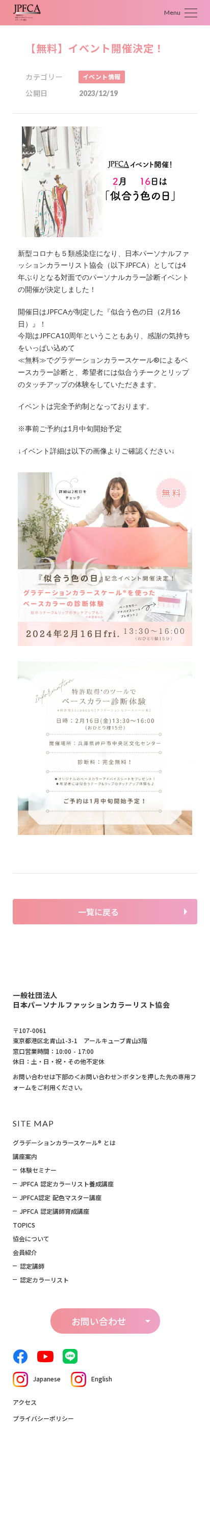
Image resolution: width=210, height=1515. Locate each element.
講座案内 (25, 1156)
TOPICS (24, 1225)
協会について (31, 1239)
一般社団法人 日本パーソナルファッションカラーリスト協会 (91, 1000)
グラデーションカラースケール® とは (64, 1143)
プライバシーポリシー (43, 1418)
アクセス (25, 1402)
